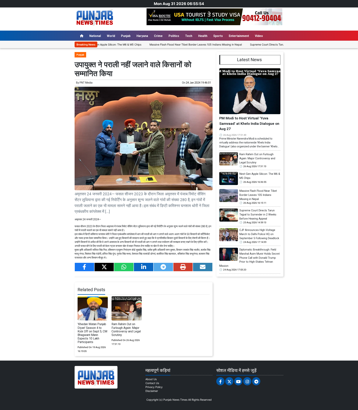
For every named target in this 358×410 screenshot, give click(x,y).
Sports (218, 36)
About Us (151, 379)
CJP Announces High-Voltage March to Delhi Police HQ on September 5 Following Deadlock (259, 234)
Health (202, 36)
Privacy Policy (154, 387)
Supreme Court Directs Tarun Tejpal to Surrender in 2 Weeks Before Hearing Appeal (257, 214)
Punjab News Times (175, 399)
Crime (158, 36)
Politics (174, 36)
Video (259, 36)
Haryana (142, 36)
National (95, 36)
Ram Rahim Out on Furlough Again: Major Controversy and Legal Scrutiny (126, 329)
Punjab (126, 36)
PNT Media (86, 82)
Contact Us (152, 383)
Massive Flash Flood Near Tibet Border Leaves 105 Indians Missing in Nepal (181, 44)
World (111, 36)
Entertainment (239, 36)
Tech (188, 36)
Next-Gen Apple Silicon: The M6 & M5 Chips (100, 44)
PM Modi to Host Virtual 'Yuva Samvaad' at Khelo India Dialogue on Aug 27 (249, 123)
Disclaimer (151, 390)
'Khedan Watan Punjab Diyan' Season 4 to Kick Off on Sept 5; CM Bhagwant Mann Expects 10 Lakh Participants (92, 333)
